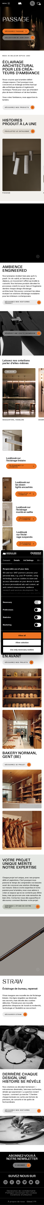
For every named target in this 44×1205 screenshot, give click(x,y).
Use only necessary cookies (22, 650)
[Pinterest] (37, 1182)
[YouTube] (30, 1182)
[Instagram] (5, 1182)
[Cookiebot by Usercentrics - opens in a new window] (31, 553)
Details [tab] (17, 560)
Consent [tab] (6, 560)
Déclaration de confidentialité (21, 1191)
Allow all (22, 635)
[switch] (37, 610)
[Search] (32, 3)
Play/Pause (38, 256)
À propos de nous (16, 1201)
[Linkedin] (18, 1182)
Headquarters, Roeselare (13, 420)
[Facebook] (11, 1182)
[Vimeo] (24, 1182)
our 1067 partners (18, 573)
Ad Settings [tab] (28, 560)
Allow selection (22, 643)
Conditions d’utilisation (21, 1195)
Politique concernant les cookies (21, 1193)
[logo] (19, 3)
